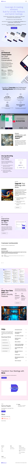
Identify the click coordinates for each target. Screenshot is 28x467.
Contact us (3, 411)
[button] (26, 1)
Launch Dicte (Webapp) (22, 452)
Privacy (2, 451)
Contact (2, 447)
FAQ (1, 448)
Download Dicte (4, 377)
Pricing (20, 453)
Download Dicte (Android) (22, 448)
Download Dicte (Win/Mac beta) (22, 450)
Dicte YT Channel (12, 448)
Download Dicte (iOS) (21, 447)
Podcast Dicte (11, 447)
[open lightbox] (21, 164)
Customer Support (3, 457)
